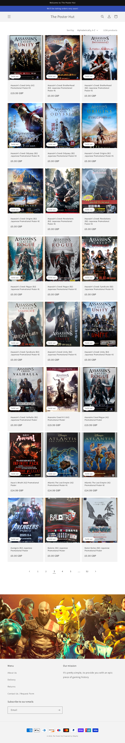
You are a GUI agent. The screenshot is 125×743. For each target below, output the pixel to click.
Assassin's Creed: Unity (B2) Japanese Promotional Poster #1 (62, 353)
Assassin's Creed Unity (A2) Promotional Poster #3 (22, 86)
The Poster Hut (58, 736)
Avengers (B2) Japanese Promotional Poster (21, 549)
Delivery (12, 679)
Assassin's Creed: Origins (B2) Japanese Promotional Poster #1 (99, 154)
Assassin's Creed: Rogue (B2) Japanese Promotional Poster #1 (25, 288)
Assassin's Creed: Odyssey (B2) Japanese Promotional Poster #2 (62, 154)
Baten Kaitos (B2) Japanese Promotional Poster (97, 549)
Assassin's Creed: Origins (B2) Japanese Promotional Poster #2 (25, 220)
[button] (9, 16)
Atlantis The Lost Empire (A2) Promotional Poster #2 (98, 484)
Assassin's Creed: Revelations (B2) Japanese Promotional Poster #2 (97, 221)
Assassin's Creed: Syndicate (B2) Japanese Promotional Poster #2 (25, 353)
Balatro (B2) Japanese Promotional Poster (58, 549)
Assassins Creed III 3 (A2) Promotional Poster (59, 418)
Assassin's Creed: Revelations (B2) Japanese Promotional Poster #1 (60, 221)
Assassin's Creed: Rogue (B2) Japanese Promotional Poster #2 (62, 288)
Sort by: (70, 30)
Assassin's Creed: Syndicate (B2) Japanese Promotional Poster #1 (99, 288)
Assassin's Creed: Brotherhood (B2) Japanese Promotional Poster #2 (98, 88)
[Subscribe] (59, 710)
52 (87, 571)
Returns (11, 686)
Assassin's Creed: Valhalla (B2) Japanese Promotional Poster (24, 418)
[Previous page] (29, 571)
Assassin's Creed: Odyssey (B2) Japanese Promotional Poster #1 (25, 154)
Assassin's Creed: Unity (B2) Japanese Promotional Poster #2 (99, 353)
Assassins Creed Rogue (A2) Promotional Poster (97, 418)
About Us (12, 672)
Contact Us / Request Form (21, 693)
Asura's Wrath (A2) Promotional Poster (25, 484)
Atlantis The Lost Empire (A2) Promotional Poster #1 (61, 484)
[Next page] (95, 571)
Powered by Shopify (71, 736)
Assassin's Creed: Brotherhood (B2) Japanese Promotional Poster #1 (61, 88)
